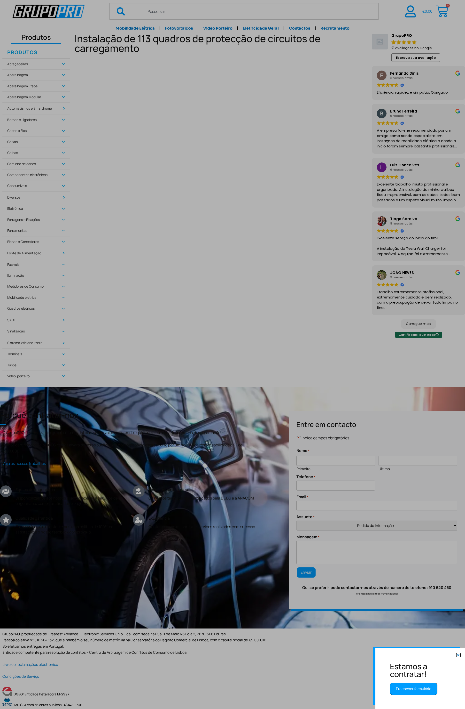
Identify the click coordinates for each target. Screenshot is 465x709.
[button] (458, 655)
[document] (232, 354)
